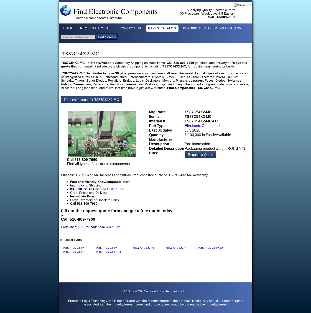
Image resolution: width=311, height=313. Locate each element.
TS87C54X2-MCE (74, 252)
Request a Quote (200, 155)
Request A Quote (96, 28)
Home (68, 28)
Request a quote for (91, 100)
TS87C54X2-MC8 (106, 248)
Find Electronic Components (116, 11)
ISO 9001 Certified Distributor (212, 28)
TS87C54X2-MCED (108, 252)
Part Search (107, 37)
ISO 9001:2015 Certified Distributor (97, 189)
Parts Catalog (162, 28)
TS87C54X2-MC (73, 248)
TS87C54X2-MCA (143, 248)
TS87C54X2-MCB (176, 248)
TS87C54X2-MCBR (210, 248)
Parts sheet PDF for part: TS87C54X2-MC (91, 227)
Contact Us (130, 28)
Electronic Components (203, 126)
